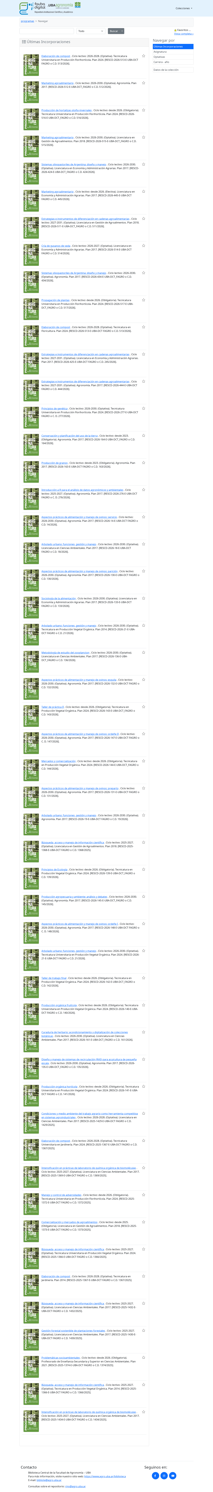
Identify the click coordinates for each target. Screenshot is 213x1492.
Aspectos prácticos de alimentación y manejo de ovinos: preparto (80, 788)
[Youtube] (172, 1475)
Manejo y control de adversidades (61, 1195)
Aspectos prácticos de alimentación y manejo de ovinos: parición (79, 571)
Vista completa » (184, 33)
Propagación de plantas (55, 300)
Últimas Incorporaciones (168, 46)
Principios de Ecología (54, 869)
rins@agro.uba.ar (75, 1486)
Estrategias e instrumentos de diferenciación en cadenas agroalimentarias (85, 219)
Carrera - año (161, 62)
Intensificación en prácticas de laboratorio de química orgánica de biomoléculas (88, 1168)
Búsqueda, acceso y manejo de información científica (72, 842)
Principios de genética (54, 408)
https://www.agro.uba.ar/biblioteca (105, 1476)
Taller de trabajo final (53, 978)
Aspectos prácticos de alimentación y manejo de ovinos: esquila (78, 680)
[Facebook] (155, 1475)
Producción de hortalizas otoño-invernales (66, 110)
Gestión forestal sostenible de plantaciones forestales (73, 1330)
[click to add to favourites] (143, 55)
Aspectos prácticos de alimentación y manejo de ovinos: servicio (79, 517)
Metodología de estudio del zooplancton (65, 652)
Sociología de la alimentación (58, 598)
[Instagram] (164, 1475)
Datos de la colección (166, 70)
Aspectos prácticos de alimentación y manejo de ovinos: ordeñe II (80, 734)
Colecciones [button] (183, 8)
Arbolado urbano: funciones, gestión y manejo (68, 544)
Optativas (159, 57)
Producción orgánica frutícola (59, 1005)
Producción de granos (54, 463)
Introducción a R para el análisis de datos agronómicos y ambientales (82, 490)
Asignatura (160, 51)
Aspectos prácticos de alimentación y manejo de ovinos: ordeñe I (79, 924)
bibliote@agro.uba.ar (49, 1480)
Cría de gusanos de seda (55, 246)
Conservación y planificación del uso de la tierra (69, 435)
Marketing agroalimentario (57, 83)
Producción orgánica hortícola (59, 1086)
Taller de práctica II (52, 707)
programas (27, 21)
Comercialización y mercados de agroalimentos (69, 1222)
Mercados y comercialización (58, 761)
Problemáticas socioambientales (60, 1357)
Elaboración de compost (55, 56)
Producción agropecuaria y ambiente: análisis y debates (74, 896)
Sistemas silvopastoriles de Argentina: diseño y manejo (73, 164)
